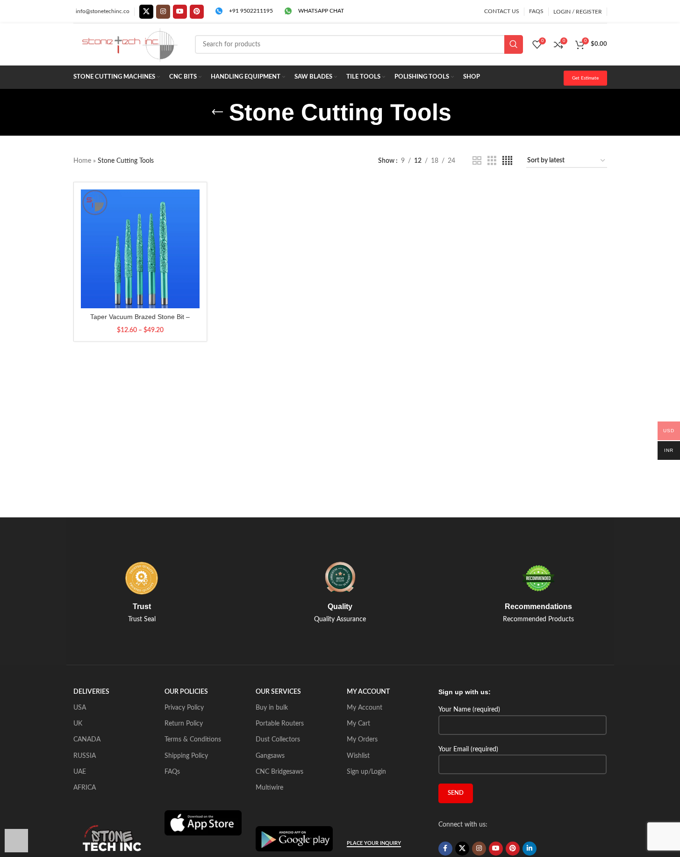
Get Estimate (585, 78)
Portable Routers (280, 723)
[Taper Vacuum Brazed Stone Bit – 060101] (140, 248)
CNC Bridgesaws (279, 772)
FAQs (172, 772)
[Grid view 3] (491, 161)
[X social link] (146, 12)
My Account (364, 707)
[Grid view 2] (476, 161)
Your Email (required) (468, 749)
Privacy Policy (184, 707)
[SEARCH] (513, 44)
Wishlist (358, 756)
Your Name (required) (469, 709)
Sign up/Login (366, 772)
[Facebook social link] (445, 849)
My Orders (362, 739)
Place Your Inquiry (374, 843)
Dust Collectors (278, 739)
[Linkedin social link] (530, 849)
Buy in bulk (272, 707)
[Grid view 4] (507, 161)
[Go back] (217, 112)
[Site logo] (129, 44)
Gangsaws (270, 756)
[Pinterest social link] (197, 12)
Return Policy (184, 723)
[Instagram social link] (163, 12)
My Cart (358, 723)
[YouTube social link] (180, 12)
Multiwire (269, 787)
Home (82, 161)
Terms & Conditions (193, 739)
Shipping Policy (186, 756)
